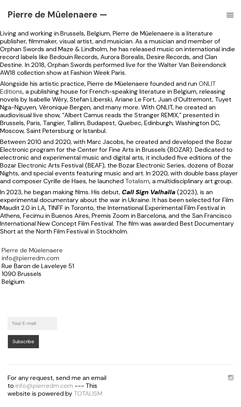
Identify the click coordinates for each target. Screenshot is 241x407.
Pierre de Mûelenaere (32, 250)
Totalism (137, 181)
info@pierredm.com (30, 258)
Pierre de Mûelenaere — (57, 14)
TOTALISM (88, 393)
